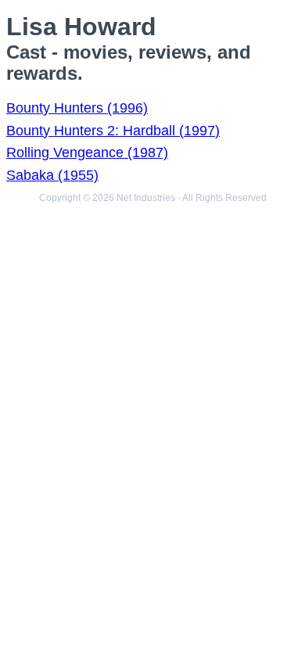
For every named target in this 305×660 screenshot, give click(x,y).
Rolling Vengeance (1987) (87, 152)
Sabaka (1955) (52, 175)
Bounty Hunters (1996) (77, 108)
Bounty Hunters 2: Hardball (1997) (113, 130)
